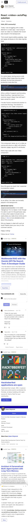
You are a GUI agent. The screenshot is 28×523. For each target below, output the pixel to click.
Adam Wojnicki (9, 6)
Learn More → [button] (6, 400)
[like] (4, 344)
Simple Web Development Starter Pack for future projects (13, 442)
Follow (14, 413)
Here (7, 218)
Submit (6, 304)
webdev (9, 21)
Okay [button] (4, 520)
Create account (21, 2)
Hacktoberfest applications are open (11, 383)
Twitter (12, 234)
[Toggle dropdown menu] (26, 238)
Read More (5, 288)
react (3, 21)
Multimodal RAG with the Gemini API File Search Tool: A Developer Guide (13, 261)
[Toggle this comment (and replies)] (2, 313)
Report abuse (19, 347)
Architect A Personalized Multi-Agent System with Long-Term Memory (12, 468)
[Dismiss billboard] (26, 486)
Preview (14, 304)
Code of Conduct (9, 347)
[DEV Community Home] (6, 2)
